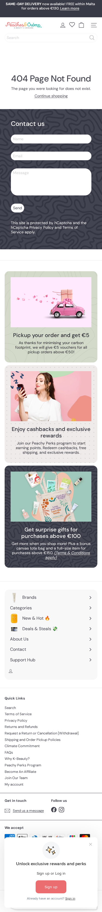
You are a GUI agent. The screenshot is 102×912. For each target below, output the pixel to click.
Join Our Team (16, 778)
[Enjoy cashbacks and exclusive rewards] (51, 396)
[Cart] (81, 25)
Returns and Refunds (21, 726)
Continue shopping (51, 95)
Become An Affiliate (20, 771)
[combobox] (51, 37)
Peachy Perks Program (23, 765)
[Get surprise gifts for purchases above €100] (51, 497)
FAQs (9, 752)
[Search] (91, 37)
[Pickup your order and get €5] (51, 302)
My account (14, 784)
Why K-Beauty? (17, 758)
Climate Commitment (22, 746)
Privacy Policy (41, 227)
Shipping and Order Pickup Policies (33, 739)
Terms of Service (18, 714)
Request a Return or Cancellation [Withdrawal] (42, 733)
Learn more (69, 8)
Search (10, 707)
